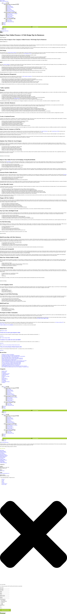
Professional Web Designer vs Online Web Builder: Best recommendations (13, 356)
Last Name (1, 589)
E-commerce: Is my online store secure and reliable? (10, 339)
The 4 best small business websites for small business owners (11, 363)
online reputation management (27, 76)
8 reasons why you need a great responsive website (10, 332)
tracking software (16, 98)
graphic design (2, 323)
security (3, 377)
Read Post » (2, 336)
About (3, 480)
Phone (1, 593)
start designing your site (27, 53)
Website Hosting (2, 457)
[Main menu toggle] (1, 32)
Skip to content (2, 0)
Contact (3, 482)
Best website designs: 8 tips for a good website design (10, 357)
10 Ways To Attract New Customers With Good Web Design (11, 362)
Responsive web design (5, 376)
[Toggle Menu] (8, 3)
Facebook (64, 174)
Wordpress (3, 382)
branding (60, 322)
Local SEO (1, 458)
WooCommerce (2, 453)
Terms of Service (4, 483)
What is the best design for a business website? (9, 359)
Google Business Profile (55, 131)
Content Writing (2, 459)
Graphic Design (2, 461)
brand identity (8, 161)
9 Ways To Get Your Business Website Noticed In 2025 (11, 346)
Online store (4, 375)
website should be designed (12, 52)
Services (3, 479)
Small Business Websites (4, 455)
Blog (2, 481)
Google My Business (44, 131)
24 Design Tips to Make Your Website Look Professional (11, 355)
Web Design (2, 450)
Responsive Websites (3, 454)
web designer (4, 380)
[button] (6, 3)
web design (57, 322)
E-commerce (4, 372)
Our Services (2, 448)
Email (1, 591)
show (7, 41)
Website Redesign (3, 451)
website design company (6, 381)
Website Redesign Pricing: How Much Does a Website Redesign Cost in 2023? (14, 360)
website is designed (6, 64)
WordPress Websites (3, 452)
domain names (4, 371)
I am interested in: (2, 599)
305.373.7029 (2, 470)
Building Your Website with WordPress (8, 354)
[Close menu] (1, 384)
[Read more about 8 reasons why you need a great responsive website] (3, 330)
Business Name (2, 595)
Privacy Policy (4, 484)
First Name (1, 587)
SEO (63, 322)
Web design (4, 379)
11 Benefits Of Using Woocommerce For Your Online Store (11, 364)
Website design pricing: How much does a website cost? (10, 365)
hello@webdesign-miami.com (4, 473)
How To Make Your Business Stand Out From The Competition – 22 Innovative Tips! (15, 366)
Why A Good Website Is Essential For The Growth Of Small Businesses (13, 361)
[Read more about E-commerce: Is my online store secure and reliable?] (5, 337)
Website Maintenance (3, 456)
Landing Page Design (3, 462)
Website (1, 597)
